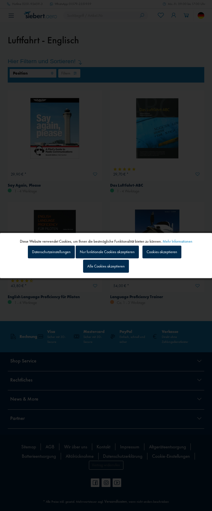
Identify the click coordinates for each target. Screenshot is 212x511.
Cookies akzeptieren (162, 251)
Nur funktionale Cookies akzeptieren (107, 251)
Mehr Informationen (177, 241)
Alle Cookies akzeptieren (106, 266)
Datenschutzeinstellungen (51, 251)
